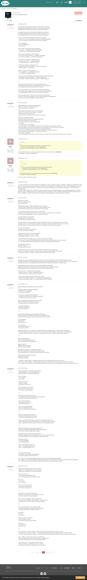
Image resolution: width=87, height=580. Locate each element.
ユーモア (9, 8)
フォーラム (3, 8)
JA (83, 2)
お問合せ (79, 568)
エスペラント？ (50, 2)
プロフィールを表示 (10, 149)
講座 (57, 2)
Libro (60, 568)
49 (37, 552)
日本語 (8, 567)
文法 (61, 2)
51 (43, 552)
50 (40, 552)
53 (49, 552)
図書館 (66, 2)
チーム (46, 568)
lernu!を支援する (53, 568)
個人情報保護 (67, 568)
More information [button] (45, 577)
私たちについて (39, 568)
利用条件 (73, 568)
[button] (70, 2)
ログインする (77, 2)
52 (46, 552)
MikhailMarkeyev (16, 14)
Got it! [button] (80, 577)
